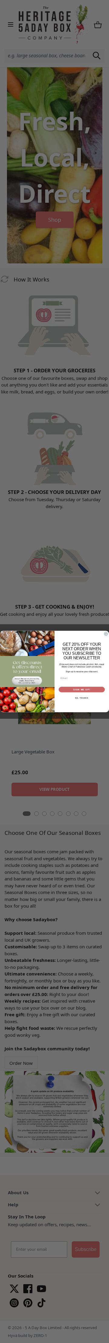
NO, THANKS (81, 698)
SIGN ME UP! (81, 689)
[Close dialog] (105, 633)
